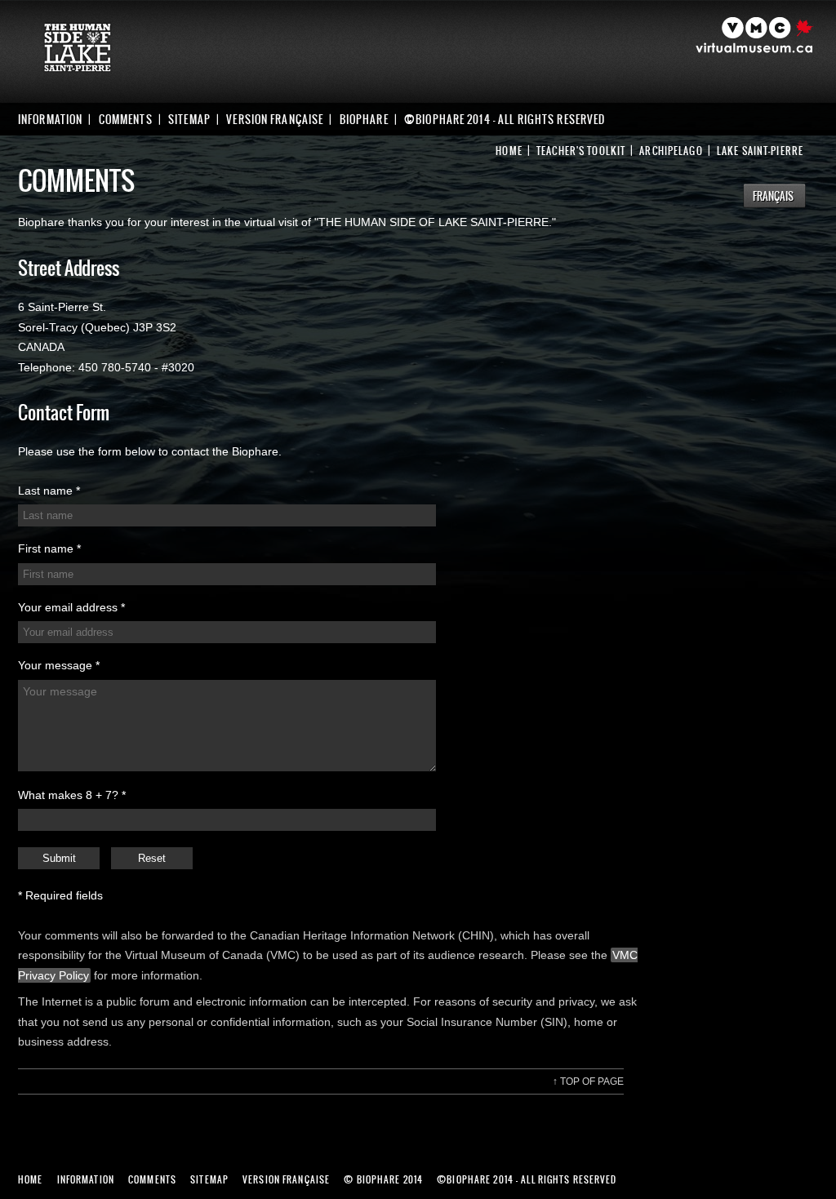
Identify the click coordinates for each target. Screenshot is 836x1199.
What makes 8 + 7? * (72, 795)
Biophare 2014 (383, 1179)
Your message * (59, 665)
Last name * (49, 490)
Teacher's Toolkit (580, 151)
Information (50, 119)
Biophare (364, 119)
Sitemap (189, 119)
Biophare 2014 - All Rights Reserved (504, 119)
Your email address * (71, 607)
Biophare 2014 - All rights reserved (526, 1179)
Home (509, 151)
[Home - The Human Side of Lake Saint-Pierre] (84, 68)
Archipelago (670, 151)
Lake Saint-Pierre (760, 151)
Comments (126, 119)
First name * (49, 548)
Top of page (588, 1081)
